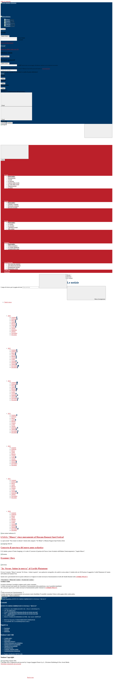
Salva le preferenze (14, 595)
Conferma (9, 123)
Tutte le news (8, 302)
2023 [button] (9, 413)
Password (20, 40)
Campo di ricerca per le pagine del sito (11, 287)
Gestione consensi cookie (11, 649)
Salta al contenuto (6, 1)
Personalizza (4, 580)
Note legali (7, 640)
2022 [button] (9, 446)
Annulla (3, 123)
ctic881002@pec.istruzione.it (23, 613)
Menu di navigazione (99, 299)
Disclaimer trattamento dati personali (11, 664)
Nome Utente (21, 38)
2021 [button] (9, 478)
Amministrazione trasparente (12, 651)
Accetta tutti (27, 580)
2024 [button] (9, 381)
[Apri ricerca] (98, 131)
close (2, 160)
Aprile (13, 322)
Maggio (14, 323)
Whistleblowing (8, 648)
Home (68, 275)
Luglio (13, 327)
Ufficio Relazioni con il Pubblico (13, 643)
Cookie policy (8, 638)
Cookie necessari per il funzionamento (11, 592)
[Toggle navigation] (15, 152)
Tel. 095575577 (11, 610)
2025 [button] (9, 348)
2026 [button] (9, 316)
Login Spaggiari (46, 68)
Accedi (3, 29)
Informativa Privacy (9, 641)
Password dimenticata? (7, 43)
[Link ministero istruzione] (8, 3)
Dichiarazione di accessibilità (12, 644)
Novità (69, 276)
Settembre (14, 330)
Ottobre (13, 331)
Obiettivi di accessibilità (10, 646)
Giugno (14, 325)
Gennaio (14, 317)
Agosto (13, 328)
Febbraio (14, 319)
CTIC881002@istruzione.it (23, 612)
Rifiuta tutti (15, 580)
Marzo (13, 320)
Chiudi (3, 78)
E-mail (19, 65)
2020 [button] (9, 511)
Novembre (14, 333)
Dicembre (14, 335)
